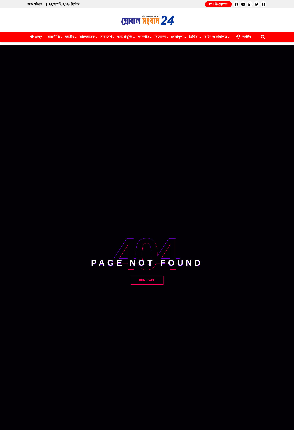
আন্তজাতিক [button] (87, 37)
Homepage (147, 280)
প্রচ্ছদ (38, 37)
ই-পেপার (220, 4)
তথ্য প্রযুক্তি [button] (124, 37)
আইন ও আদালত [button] (215, 37)
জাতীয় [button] (69, 37)
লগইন (246, 37)
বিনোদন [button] (160, 37)
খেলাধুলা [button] (177, 37)
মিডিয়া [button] (194, 37)
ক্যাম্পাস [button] (143, 37)
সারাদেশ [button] (106, 37)
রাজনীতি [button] (54, 37)
